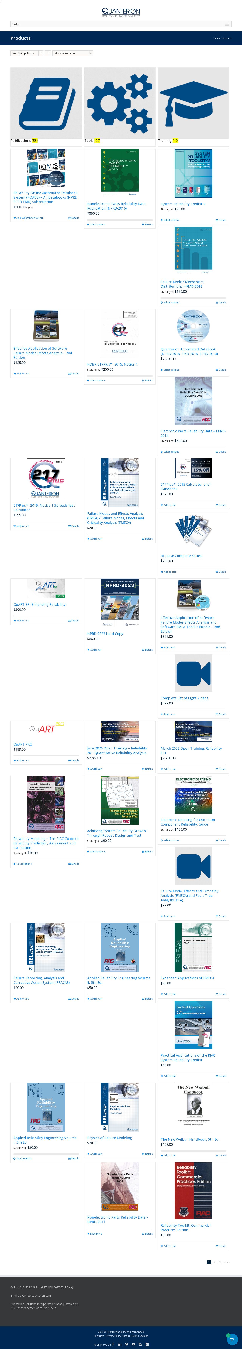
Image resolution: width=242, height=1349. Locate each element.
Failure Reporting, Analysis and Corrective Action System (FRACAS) (41, 980)
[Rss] (140, 1344)
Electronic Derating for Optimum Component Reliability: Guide (188, 821)
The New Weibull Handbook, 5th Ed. (190, 1139)
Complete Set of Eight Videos (184, 698)
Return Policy (130, 1335)
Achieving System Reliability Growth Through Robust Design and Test (116, 833)
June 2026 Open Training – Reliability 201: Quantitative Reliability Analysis (117, 750)
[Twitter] (126, 1344)
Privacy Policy (114, 1335)
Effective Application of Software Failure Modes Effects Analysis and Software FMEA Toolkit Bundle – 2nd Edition (190, 624)
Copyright (99, 1335)
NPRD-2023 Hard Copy (105, 633)
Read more (170, 647)
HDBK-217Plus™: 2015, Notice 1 (112, 364)
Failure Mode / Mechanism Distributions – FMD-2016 (182, 284)
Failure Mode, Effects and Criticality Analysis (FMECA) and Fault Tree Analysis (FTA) (189, 895)
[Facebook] (113, 1344)
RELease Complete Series (181, 555)
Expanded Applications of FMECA (187, 978)
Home (217, 38)
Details (75, 218)
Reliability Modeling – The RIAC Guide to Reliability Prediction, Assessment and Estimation (46, 843)
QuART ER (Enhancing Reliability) (39, 604)
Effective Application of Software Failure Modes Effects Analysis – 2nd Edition (42, 353)
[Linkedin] (119, 1344)
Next (226, 1262)
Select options (97, 224)
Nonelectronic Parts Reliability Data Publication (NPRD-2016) (116, 205)
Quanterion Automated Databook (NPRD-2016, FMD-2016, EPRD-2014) (189, 351)
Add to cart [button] (22, 373)
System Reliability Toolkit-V (183, 204)
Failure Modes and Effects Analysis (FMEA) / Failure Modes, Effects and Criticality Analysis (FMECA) (115, 518)
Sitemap (144, 1335)
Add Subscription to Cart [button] (29, 218)
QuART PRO (22, 744)
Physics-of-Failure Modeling (109, 1137)
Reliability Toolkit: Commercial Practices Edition (186, 1227)
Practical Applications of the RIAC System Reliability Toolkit (188, 1057)
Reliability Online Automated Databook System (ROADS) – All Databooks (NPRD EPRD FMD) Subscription (45, 197)
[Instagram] (147, 1344)
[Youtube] (133, 1344)
